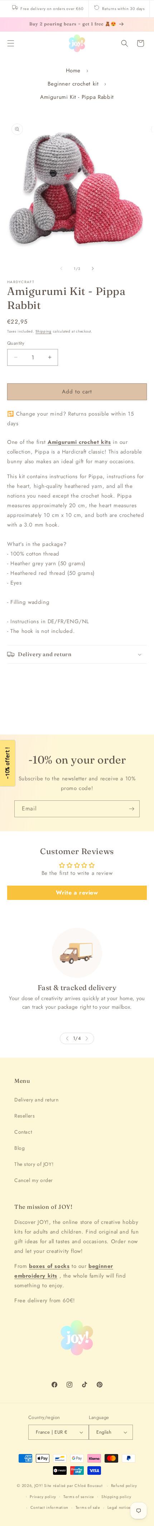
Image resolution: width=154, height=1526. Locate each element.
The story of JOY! (33, 1164)
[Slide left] (61, 268)
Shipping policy (116, 1497)
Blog (19, 1148)
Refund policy (124, 1485)
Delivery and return (36, 1099)
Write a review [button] (77, 892)
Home (73, 70)
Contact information (49, 1507)
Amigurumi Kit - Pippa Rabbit (77, 97)
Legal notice (119, 1507)
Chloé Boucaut (89, 1485)
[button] (11, 43)
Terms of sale (88, 1507)
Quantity (15, 343)
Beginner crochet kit (73, 84)
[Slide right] (93, 268)
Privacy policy (43, 1497)
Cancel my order (33, 1180)
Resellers (24, 1115)
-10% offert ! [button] (7, 763)
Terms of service (78, 1497)
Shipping (43, 331)
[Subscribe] (131, 808)
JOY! (38, 1485)
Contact (23, 1131)
